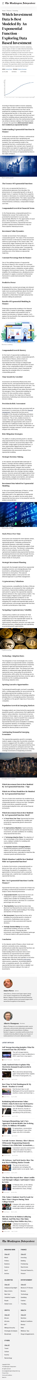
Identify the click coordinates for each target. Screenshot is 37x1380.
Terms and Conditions (7, 1375)
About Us (4, 1377)
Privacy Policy (5, 1373)
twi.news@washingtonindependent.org (11, 1370)
